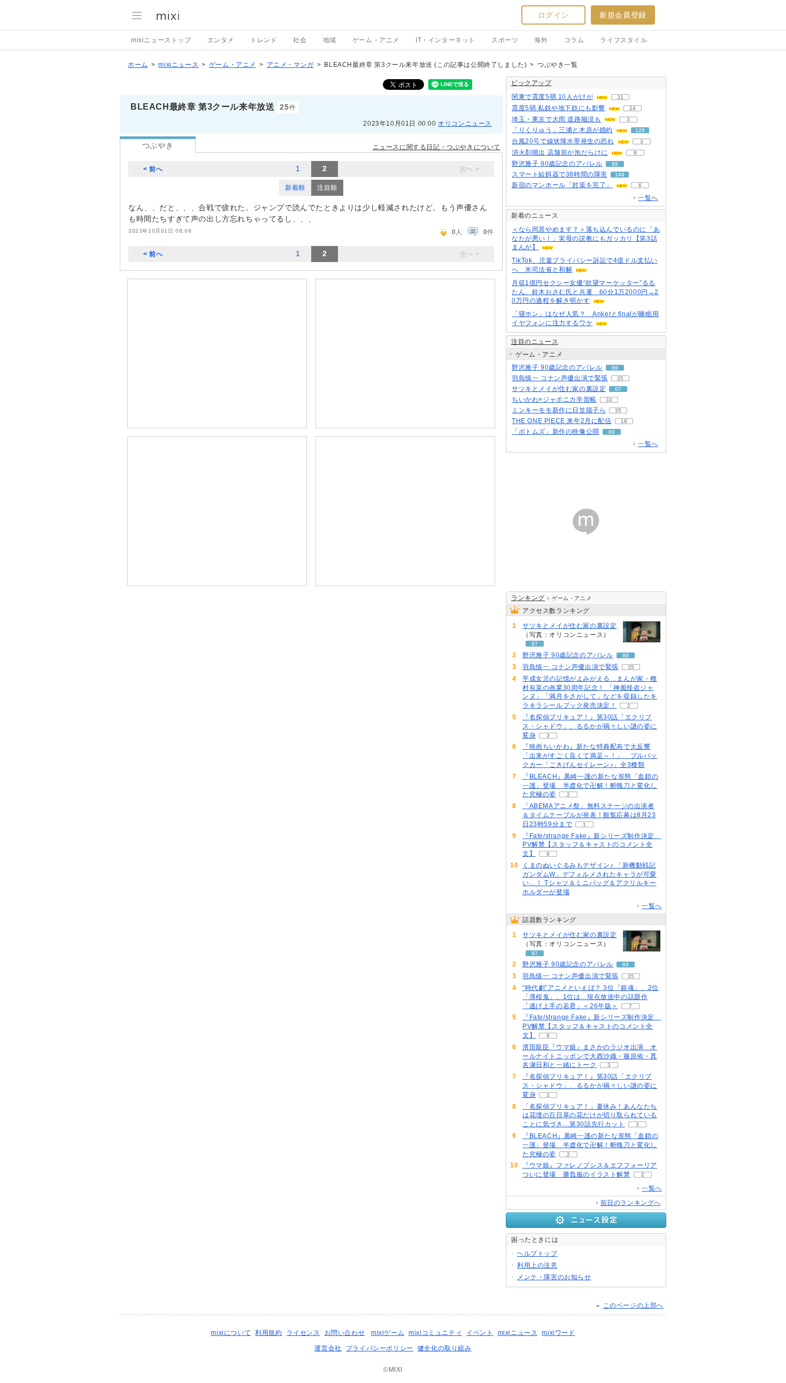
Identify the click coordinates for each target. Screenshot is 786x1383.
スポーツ (504, 40)
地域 (329, 40)
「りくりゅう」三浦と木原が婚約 (562, 130)
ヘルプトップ (537, 1253)
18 (624, 421)
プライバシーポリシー (379, 1348)
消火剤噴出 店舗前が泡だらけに (560, 152)
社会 (299, 40)
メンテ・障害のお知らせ (554, 1277)
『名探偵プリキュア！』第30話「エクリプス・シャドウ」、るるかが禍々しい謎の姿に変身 (589, 726)
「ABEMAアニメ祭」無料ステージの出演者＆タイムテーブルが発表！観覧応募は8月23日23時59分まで (589, 815)
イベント (479, 1332)
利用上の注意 (537, 1265)
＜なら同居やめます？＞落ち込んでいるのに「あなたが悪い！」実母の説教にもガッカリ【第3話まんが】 (586, 238)
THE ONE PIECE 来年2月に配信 (562, 421)
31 (620, 97)
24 (632, 108)
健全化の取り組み (445, 1348)
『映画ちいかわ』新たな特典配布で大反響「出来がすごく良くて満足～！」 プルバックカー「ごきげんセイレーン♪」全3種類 (589, 756)
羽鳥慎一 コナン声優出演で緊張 (560, 378)
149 (620, 175)
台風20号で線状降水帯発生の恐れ (563, 141)
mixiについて (231, 1332)
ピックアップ (531, 83)
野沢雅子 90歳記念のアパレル (557, 163)
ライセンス (303, 1332)
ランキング (528, 598)
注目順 (327, 187)
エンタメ (220, 40)
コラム (574, 40)
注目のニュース (534, 341)
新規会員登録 (622, 15)
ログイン (553, 15)
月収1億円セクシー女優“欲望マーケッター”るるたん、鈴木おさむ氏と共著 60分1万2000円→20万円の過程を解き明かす (585, 292)
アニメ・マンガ (290, 64)
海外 (541, 40)
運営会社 (327, 1348)
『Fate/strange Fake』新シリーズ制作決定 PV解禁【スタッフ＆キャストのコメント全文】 (591, 845)
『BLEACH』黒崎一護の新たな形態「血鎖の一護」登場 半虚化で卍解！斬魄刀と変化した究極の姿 (590, 785)
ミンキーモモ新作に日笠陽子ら (559, 410)
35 (620, 378)
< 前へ (153, 169)
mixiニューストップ (161, 40)
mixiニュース (178, 64)
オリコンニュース (465, 123)
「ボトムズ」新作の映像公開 (555, 431)
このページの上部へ (633, 1305)
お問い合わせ (345, 1332)
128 (640, 130)
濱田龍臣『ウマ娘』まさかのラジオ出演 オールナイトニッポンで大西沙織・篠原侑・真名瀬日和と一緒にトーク (589, 1056)
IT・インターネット (445, 40)
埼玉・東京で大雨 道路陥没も (556, 119)
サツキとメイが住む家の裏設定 (559, 389)
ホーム (138, 64)
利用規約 (268, 1332)
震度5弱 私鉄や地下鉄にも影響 (558, 108)
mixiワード (558, 1332)
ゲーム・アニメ (375, 40)
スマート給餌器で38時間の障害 (559, 174)
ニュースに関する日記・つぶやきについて (436, 147)
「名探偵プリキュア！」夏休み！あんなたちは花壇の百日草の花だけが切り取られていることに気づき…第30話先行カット (589, 1115)
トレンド (263, 40)
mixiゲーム (387, 1332)
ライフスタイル (623, 40)
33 (609, 400)
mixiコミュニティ (435, 1332)
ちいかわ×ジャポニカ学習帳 (554, 399)
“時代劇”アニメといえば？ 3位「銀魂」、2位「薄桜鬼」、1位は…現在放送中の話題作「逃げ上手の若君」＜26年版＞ (590, 997)
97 (618, 389)
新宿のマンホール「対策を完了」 (562, 185)
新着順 (295, 187)
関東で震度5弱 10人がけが (552, 97)
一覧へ (648, 198)
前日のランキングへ (630, 1203)
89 (615, 164)
